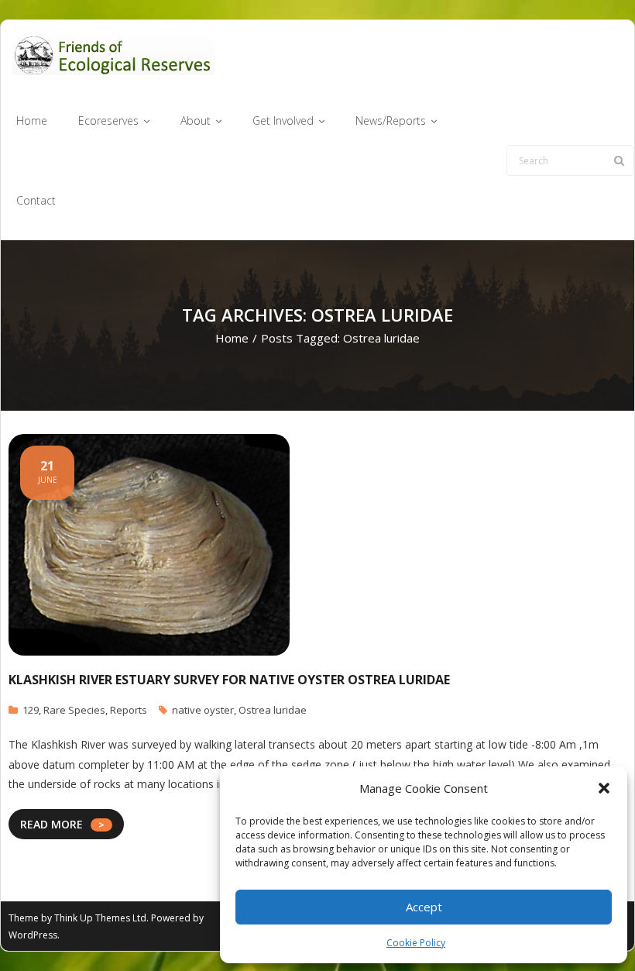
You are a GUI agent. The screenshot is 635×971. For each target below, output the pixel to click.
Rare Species (74, 710)
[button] (604, 788)
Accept (424, 906)
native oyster (203, 710)
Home (232, 338)
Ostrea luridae (273, 710)
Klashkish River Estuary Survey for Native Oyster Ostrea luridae (229, 679)
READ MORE (51, 824)
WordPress (33, 935)
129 (30, 710)
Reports (128, 710)
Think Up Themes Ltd (100, 918)
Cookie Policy (415, 942)
